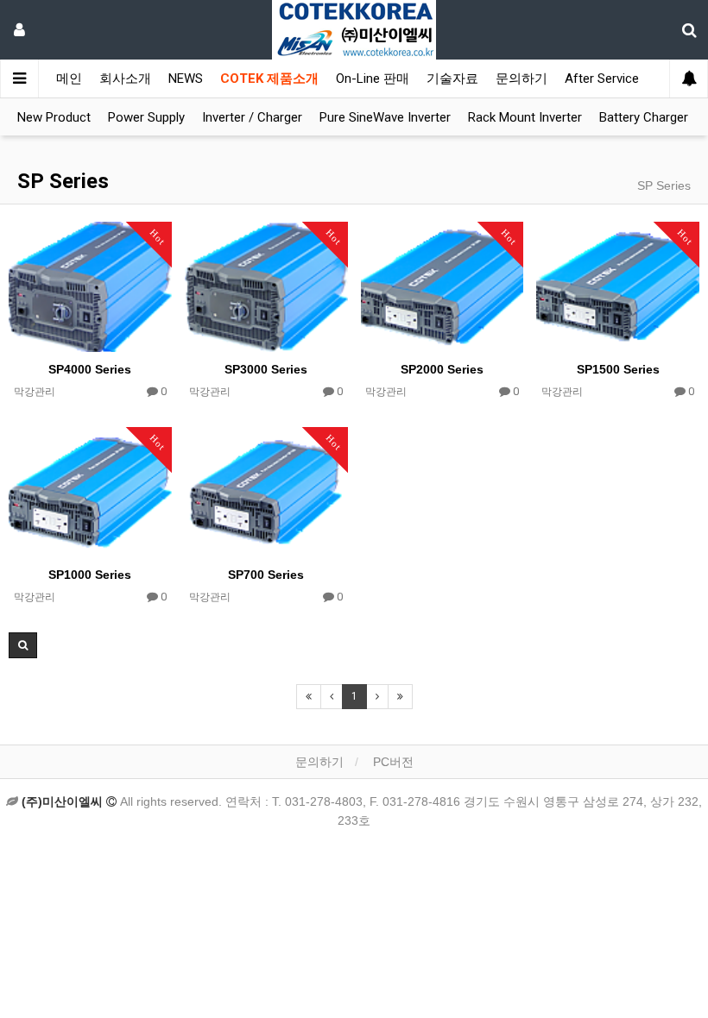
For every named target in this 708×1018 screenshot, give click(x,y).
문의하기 (521, 78)
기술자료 (452, 78)
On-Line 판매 (372, 78)
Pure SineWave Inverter (385, 117)
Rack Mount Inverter (525, 117)
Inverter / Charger (252, 117)
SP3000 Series (265, 369)
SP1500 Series (618, 369)
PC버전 (393, 762)
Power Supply (146, 117)
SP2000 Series (442, 369)
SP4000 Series (89, 369)
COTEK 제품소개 (269, 78)
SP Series (63, 181)
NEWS (185, 78)
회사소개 (125, 78)
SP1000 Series (89, 574)
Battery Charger (643, 117)
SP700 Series (266, 574)
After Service (602, 78)
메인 (69, 78)
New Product (54, 117)
